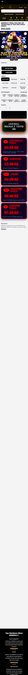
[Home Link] (10, 7)
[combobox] (12, 10)
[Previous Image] (2, 47)
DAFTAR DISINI (9, 68)
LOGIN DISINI (8, 72)
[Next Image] (25, 47)
